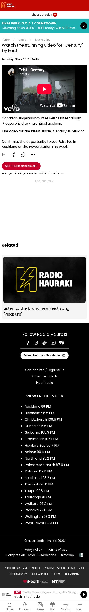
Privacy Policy (32, 549)
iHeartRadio (44, 383)
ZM (25, 567)
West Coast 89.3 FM (41, 523)
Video (22, 39)
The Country (72, 574)
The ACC (48, 567)
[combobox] (32, 154)
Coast (61, 567)
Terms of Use (57, 549)
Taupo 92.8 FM (37, 490)
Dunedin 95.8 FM (38, 425)
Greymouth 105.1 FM (41, 438)
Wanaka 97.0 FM (38, 510)
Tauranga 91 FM (38, 497)
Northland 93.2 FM (40, 458)
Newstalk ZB (12, 567)
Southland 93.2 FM (40, 477)
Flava (71, 567)
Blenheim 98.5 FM (39, 413)
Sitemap (67, 555)
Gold (81, 567)
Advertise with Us (44, 376)
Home (6, 39)
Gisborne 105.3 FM (40, 432)
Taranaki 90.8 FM (39, 484)
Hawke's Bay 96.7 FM (42, 445)
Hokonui (56, 574)
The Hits (35, 567)
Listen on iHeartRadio (44, 594)
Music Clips (42, 39)
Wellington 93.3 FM (40, 516)
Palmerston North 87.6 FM (47, 464)
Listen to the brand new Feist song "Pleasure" (44, 287)
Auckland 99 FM (38, 406)
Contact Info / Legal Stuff (44, 370)
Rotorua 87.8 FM (38, 471)
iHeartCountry (18, 574)
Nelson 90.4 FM (37, 451)
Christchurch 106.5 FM (43, 419)
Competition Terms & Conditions (31, 555)
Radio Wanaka (39, 574)
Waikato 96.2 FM (38, 503)
